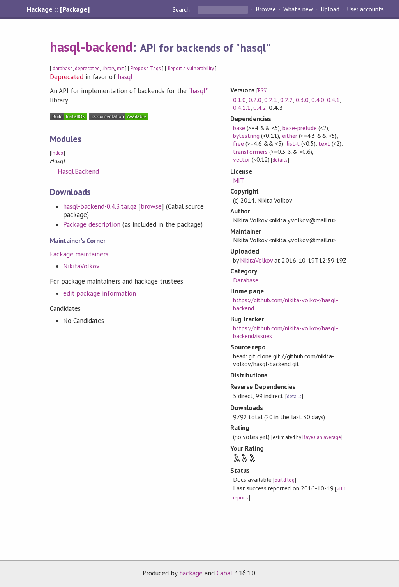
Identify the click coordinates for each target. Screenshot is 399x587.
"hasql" (197, 90)
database (63, 68)
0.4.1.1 (242, 107)
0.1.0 (239, 100)
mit (120, 68)
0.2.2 (286, 100)
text (324, 143)
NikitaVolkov (81, 266)
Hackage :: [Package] (58, 9)
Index (57, 153)
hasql (125, 76)
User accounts (365, 9)
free (238, 143)
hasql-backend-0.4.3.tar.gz (99, 206)
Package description (91, 224)
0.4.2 (259, 107)
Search (182, 9)
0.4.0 (317, 100)
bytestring (246, 135)
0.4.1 (333, 100)
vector (241, 159)
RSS (262, 90)
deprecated (87, 68)
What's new (298, 9)
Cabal (224, 573)
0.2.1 (270, 100)
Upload (330, 9)
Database (245, 280)
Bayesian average (321, 437)
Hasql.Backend (78, 171)
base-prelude (299, 128)
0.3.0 (302, 100)
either (289, 135)
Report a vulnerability (191, 68)
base (239, 128)
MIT (238, 180)
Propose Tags (146, 68)
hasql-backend (91, 46)
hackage (191, 573)
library (108, 68)
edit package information (99, 293)
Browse (265, 9)
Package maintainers (79, 254)
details (279, 160)
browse (151, 206)
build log (284, 480)
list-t (293, 143)
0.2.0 (255, 100)
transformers (250, 151)
